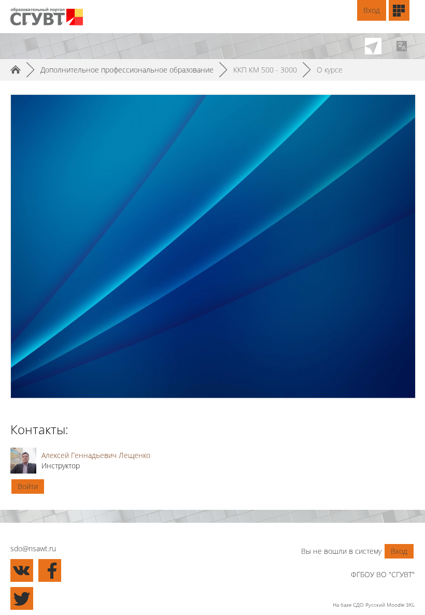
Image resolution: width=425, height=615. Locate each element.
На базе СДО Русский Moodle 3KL (374, 604)
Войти (28, 486)
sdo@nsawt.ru (33, 548)
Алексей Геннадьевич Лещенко (95, 455)
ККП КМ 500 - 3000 (265, 70)
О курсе (330, 70)
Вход (371, 10)
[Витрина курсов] (399, 10)
